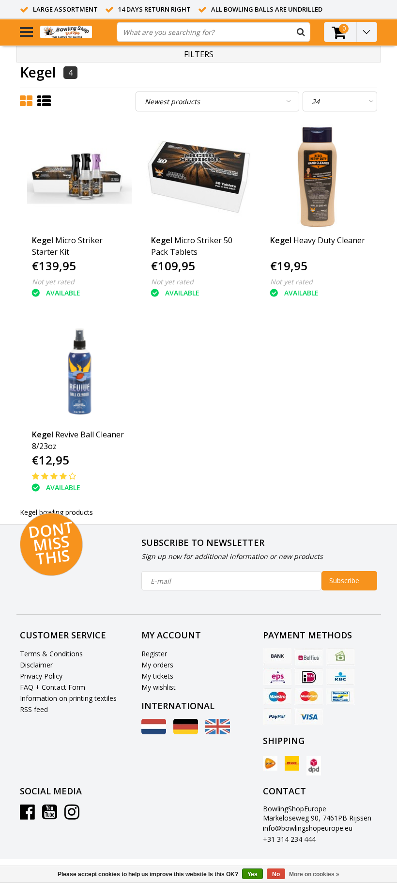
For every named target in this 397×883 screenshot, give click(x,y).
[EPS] (277, 676)
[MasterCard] (308, 696)
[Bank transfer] (277, 657)
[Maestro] (277, 696)
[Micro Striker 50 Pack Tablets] (198, 177)
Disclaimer (36, 664)
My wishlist (158, 687)
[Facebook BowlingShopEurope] (27, 815)
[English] (217, 731)
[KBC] (340, 676)
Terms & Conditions (51, 653)
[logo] (74, 32)
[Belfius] (308, 657)
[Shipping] (270, 763)
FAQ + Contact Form (52, 687)
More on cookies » (314, 874)
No (276, 874)
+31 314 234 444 (289, 839)
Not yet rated (53, 281)
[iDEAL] (308, 676)
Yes (252, 874)
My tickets (157, 676)
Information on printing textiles (68, 698)
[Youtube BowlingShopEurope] (49, 815)
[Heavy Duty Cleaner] (317, 177)
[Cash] (340, 657)
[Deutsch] (185, 731)
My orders (157, 664)
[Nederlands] (153, 731)
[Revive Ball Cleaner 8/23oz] (79, 371)
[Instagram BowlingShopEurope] (71, 815)
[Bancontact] (340, 696)
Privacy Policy (41, 676)
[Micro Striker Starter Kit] (79, 177)
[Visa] (308, 716)
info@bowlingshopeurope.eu (307, 828)
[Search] (300, 32)
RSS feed (34, 709)
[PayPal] (277, 716)
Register (154, 653)
